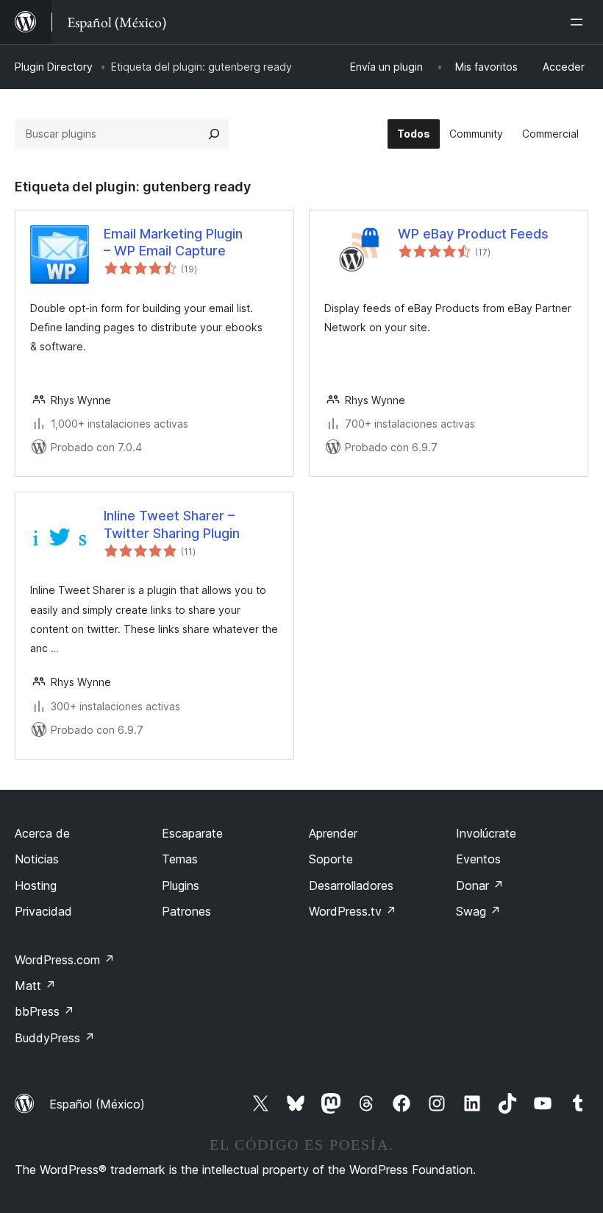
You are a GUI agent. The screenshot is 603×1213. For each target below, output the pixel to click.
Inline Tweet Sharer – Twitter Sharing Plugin (172, 524)
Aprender (333, 833)
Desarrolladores (351, 885)
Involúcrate (486, 833)
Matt (35, 985)
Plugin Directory (54, 66)
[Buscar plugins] (214, 134)
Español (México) (97, 1104)
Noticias (37, 859)
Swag (478, 911)
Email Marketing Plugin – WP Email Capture (173, 242)
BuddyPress (55, 1037)
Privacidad (43, 911)
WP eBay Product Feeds (473, 233)
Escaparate (192, 833)
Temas (180, 859)
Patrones (186, 911)
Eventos (478, 859)
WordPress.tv (352, 911)
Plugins (180, 885)
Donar (480, 885)
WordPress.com (65, 959)
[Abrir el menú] (579, 22)
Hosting (36, 885)
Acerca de (42, 833)
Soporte (331, 859)
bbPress (44, 1011)
